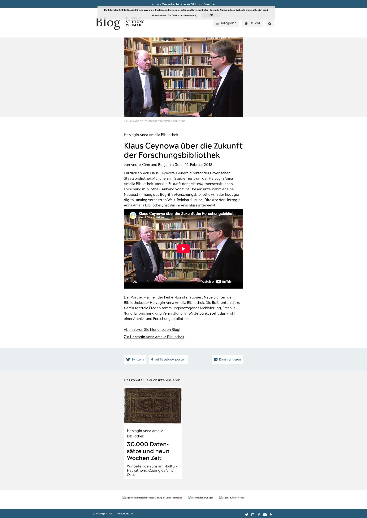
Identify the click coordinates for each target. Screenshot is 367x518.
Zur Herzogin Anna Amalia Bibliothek (154, 336)
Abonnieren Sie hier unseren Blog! (152, 329)
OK (211, 15)
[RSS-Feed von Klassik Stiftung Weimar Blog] (271, 513)
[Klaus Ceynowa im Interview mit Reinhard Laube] (183, 77)
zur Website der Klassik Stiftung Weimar (185, 4)
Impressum (125, 513)
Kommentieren (230, 359)
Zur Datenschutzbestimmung (182, 15)
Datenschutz (102, 513)
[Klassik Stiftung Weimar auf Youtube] (265, 513)
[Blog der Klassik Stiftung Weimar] (120, 23)
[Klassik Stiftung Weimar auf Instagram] (252, 513)
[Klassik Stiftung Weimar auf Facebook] (258, 513)
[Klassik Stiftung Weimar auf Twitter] (246, 513)
